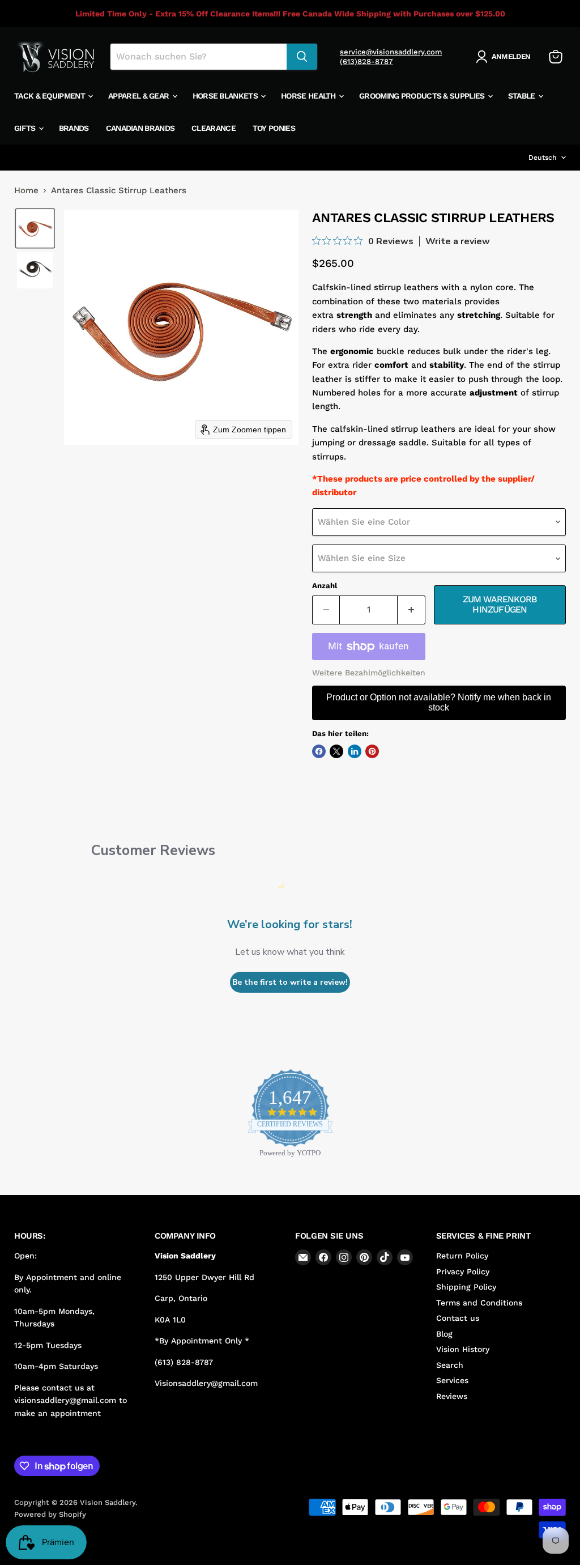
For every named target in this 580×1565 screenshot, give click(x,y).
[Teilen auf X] (336, 751)
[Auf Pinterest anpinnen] (372, 751)
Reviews (451, 1396)
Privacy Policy (462, 1271)
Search (449, 1365)
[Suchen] (302, 57)
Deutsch (542, 157)
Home (26, 190)
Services (452, 1380)
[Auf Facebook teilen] (319, 751)
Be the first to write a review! (290, 982)
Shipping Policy (466, 1286)
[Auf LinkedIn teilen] (354, 751)
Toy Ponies (274, 128)
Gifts (25, 128)
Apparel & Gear (139, 95)
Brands (74, 128)
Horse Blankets (226, 95)
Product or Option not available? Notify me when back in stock (438, 702)
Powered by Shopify (50, 1514)
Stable (522, 95)
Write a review (457, 241)
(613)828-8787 (366, 61)
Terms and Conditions (479, 1302)
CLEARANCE (213, 128)
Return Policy (462, 1255)
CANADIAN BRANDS (140, 128)
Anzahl (324, 585)
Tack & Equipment (50, 95)
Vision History (462, 1349)
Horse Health (309, 95)
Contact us (457, 1317)
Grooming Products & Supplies (423, 95)
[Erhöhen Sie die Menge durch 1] (411, 610)
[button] (505, 56)
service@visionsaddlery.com (391, 52)
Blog (444, 1333)
